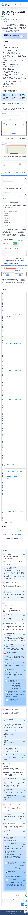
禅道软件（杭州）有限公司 (16, 911)
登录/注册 (20, 4)
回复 (24, 554)
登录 (23, 904)
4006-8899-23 (12, 1)
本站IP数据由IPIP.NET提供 (14, 913)
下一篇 (24, 547)
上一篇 (3, 547)
